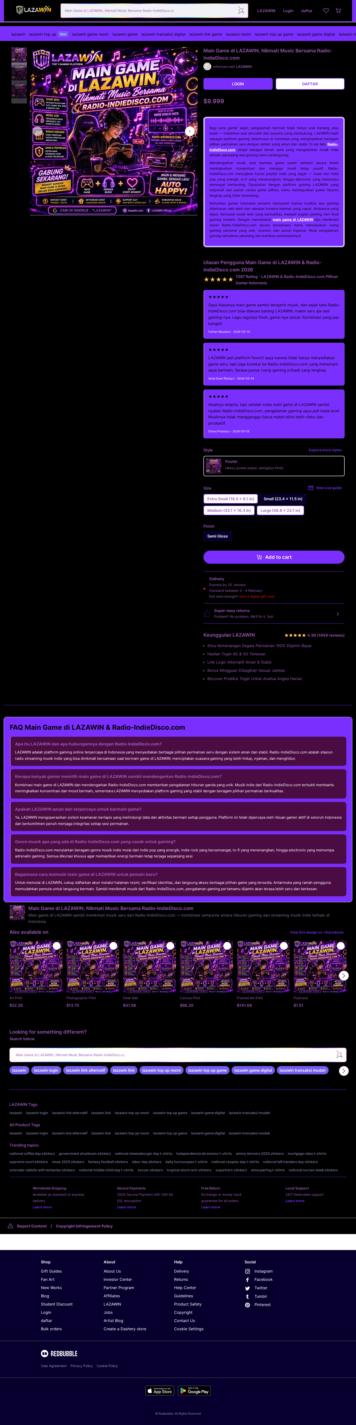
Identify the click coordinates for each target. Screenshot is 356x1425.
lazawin (18, 34)
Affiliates (112, 1295)
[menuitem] (18, 34)
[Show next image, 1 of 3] (190, 131)
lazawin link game (205, 34)
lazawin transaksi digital (163, 34)
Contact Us (184, 1320)
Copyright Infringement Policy (84, 1226)
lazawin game (125, 34)
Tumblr (261, 1296)
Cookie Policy (107, 1366)
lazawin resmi (238, 34)
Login (46, 1312)
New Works (51, 1287)
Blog (45, 1295)
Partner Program (119, 1287)
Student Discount (57, 1304)
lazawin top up (47, 34)
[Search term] (241, 11)
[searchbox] (178, 1055)
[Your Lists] (326, 10)
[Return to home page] (33, 11)
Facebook (264, 1279)
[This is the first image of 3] (37, 131)
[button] (19, 55)
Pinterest (263, 1304)
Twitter (261, 1287)
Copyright (183, 1312)
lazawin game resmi (90, 34)
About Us (112, 1271)
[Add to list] (57, 946)
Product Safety (188, 1304)
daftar (46, 1320)
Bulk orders (51, 1328)
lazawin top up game (274, 34)
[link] (19, 1070)
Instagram (264, 1271)
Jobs (108, 1312)
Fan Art (47, 1279)
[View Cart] (338, 10)
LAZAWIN (18, 1104)
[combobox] (154, 10)
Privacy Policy (81, 1366)
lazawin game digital (316, 34)
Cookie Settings (188, 1329)
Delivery (181, 1271)
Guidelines (183, 1295)
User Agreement (54, 1366)
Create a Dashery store (125, 1328)
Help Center (185, 1287)
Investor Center (118, 1279)
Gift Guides (51, 1271)
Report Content (32, 1226)
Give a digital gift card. (257, 596)
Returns (181, 1279)
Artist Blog (113, 1320)
